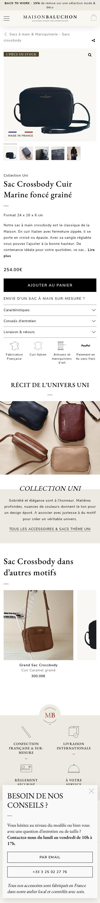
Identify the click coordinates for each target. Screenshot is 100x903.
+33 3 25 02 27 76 (50, 872)
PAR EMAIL (50, 857)
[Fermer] (91, 791)
